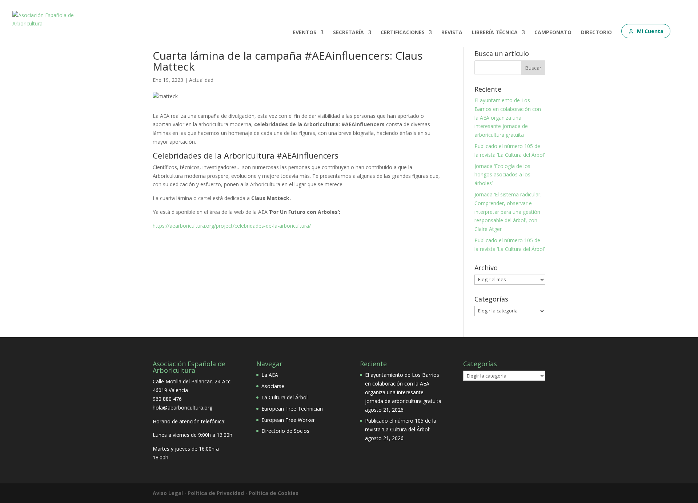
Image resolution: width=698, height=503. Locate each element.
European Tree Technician (292, 408)
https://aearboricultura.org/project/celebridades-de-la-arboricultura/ (232, 225)
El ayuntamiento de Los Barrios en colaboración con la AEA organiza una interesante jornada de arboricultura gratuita (507, 117)
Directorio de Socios (285, 430)
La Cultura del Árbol (284, 397)
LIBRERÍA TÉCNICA (495, 33)
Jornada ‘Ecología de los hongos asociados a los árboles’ (502, 175)
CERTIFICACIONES (403, 33)
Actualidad (201, 79)
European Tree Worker (288, 419)
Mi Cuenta (650, 31)
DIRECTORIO (596, 33)
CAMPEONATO (552, 33)
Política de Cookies (273, 493)
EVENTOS (304, 33)
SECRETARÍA (348, 33)
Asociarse (272, 386)
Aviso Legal (168, 493)
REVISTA (451, 33)
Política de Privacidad (216, 493)
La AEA (269, 374)
